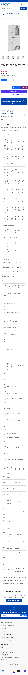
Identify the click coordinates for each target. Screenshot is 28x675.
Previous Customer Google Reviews (9, 637)
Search (24, 8)
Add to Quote (24, 87)
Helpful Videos (4, 659)
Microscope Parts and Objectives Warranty (10, 640)
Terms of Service (4, 654)
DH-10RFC (4, 79)
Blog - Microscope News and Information (10, 657)
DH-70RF (3, 82)
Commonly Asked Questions (7, 652)
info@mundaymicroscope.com (7, 113)
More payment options (14, 94)
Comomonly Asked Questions (14, 600)
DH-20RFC (10, 79)
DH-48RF (22, 79)
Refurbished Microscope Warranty (8, 639)
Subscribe (23, 615)
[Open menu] (25, 4)
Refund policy (4, 656)
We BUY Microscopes (5, 650)
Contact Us (3, 649)
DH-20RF (16, 79)
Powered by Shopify (20, 668)
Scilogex (3, 61)
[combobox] (14, 8)
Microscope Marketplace (11, 668)
